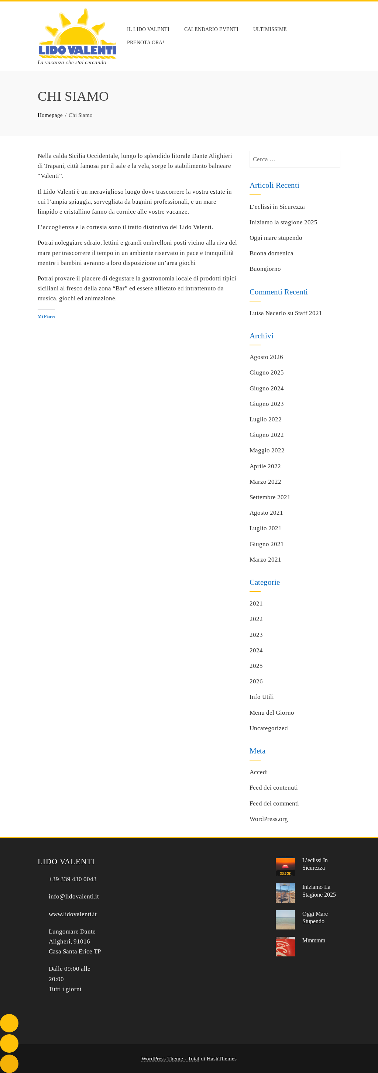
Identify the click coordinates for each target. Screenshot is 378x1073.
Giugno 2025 (267, 372)
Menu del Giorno (272, 712)
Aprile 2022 (265, 466)
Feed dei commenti (274, 803)
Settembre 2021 (270, 497)
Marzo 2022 (265, 481)
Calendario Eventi (211, 29)
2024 (256, 650)
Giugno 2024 (267, 388)
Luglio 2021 (266, 528)
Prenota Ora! (145, 42)
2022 (256, 618)
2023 (256, 634)
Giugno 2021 (267, 544)
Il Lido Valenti (148, 29)
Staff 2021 (308, 313)
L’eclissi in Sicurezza (277, 206)
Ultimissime (270, 29)
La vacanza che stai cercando (72, 62)
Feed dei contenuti (274, 787)
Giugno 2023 (267, 403)
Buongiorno (265, 268)
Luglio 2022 (266, 419)
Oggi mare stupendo (276, 237)
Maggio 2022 (267, 450)
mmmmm (313, 940)
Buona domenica (271, 253)
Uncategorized (269, 728)
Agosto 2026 (266, 356)
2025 (256, 665)
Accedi (259, 772)
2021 (256, 603)
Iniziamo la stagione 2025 (283, 222)
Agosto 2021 (266, 512)
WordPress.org (269, 818)
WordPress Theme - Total (170, 1058)
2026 (256, 681)
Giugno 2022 (267, 434)
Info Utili (262, 696)
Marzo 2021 (265, 559)
